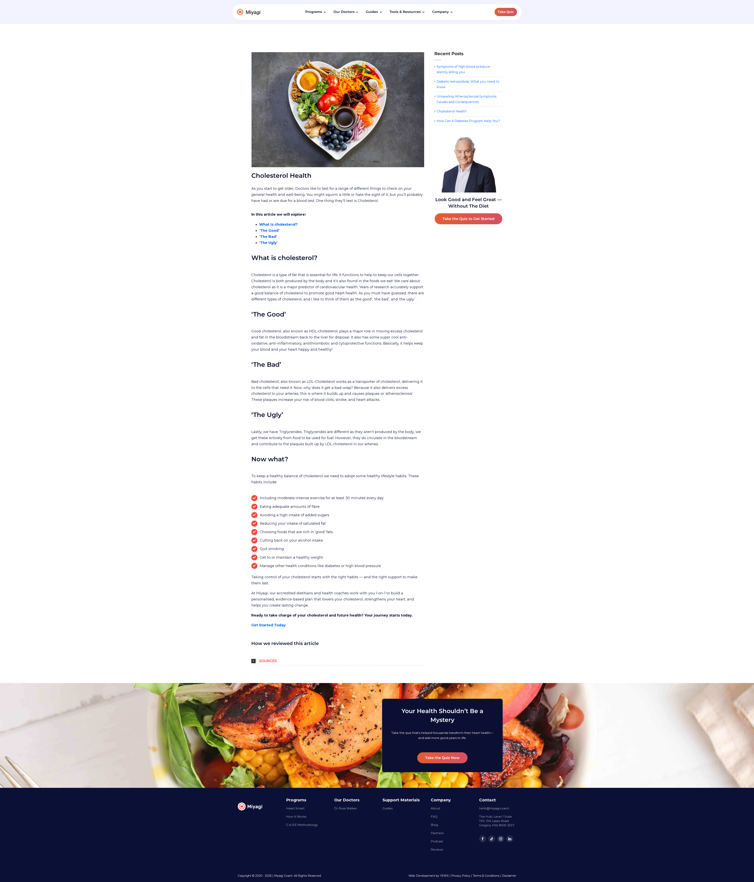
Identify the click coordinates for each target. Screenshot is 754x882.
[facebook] (482, 838)
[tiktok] (491, 838)
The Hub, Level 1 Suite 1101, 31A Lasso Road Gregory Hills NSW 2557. (497, 821)
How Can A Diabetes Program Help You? (468, 121)
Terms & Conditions (486, 875)
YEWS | (445, 875)
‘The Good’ (269, 230)
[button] (337, 661)
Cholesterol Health (452, 111)
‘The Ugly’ (268, 243)
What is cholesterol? (278, 224)
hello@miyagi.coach (494, 808)
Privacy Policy (460, 875)
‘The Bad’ (268, 236)
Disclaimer (509, 875)
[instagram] (500, 838)
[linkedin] (509, 838)
